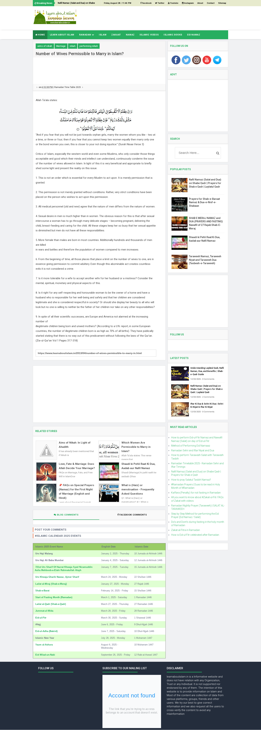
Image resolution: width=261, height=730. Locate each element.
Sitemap (222, 3)
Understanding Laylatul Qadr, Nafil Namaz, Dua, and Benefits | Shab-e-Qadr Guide (207, 371)
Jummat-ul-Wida (44, 610)
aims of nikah (44, 46)
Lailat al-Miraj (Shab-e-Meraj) (51, 584)
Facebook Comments (133, 514)
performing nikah (89, 46)
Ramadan (85, 35)
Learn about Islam (62, 35)
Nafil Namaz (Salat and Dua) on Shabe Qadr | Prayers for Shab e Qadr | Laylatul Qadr (77, 4)
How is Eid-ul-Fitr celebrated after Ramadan (195, 534)
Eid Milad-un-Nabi (45, 654)
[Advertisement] (163, 18)
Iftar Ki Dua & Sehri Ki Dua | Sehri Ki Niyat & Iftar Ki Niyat (206, 405)
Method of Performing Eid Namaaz (190, 445)
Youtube (174, 3)
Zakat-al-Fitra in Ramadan (185, 530)
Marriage (61, 46)
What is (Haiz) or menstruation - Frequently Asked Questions (137, 489)
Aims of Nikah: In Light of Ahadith (75, 444)
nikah (73, 46)
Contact (210, 3)
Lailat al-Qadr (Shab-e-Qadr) (50, 604)
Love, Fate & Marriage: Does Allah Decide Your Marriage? (77, 466)
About (200, 3)
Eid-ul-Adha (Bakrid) (46, 631)
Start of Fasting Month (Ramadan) (53, 597)
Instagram (189, 3)
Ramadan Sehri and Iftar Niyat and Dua (192, 450)
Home (41, 35)
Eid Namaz (193, 35)
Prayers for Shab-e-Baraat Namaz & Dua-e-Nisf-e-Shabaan (204, 202)
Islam (102, 35)
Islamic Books (173, 35)
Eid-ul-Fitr (40, 617)
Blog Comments (67, 514)
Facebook (146, 3)
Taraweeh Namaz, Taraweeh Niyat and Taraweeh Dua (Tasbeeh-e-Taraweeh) (205, 260)
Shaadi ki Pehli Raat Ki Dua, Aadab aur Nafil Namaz (138, 466)
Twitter (160, 3)
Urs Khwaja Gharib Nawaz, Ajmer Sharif (57, 577)
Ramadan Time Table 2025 (67, 87)
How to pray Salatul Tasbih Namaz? (191, 479)
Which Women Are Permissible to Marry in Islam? (136, 447)
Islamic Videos (149, 35)
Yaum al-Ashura (44, 644)
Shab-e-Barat (42, 590)
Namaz (130, 35)
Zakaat (116, 35)
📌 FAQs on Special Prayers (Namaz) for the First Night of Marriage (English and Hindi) (76, 492)
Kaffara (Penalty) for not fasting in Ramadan (196, 492)
